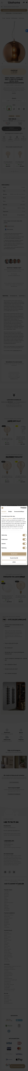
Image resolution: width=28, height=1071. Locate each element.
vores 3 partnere (8, 518)
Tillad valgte (14, 558)
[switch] (24, 539)
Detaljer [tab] (10, 511)
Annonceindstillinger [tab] (19, 511)
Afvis (14, 562)
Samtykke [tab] (4, 511)
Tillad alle (14, 554)
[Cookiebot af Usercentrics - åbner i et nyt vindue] (20, 508)
